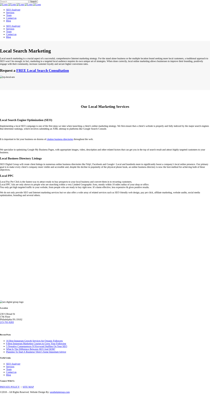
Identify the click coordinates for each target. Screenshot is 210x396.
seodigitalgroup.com (60, 392)
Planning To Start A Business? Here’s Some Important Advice (36, 352)
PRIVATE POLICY (10, 387)
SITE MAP (28, 387)
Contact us (11, 372)
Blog (8, 375)
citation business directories (60, 139)
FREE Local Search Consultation (42, 70)
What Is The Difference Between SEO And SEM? (30, 349)
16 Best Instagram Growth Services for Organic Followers (34, 340)
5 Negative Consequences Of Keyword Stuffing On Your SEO (36, 346)
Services (10, 366)
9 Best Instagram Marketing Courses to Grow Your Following (36, 343)
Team (9, 369)
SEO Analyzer (13, 364)
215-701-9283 (7, 322)
